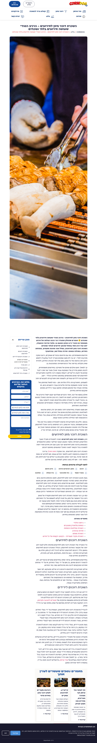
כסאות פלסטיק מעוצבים (74, 526)
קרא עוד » (81, 720)
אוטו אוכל (52, 452)
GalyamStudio (46, 740)
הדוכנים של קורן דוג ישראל (20, 369)
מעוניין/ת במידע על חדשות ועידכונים (23, 431)
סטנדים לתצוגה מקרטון (47, 600)
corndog (81, 32)
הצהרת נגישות (81, 735)
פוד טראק (64, 660)
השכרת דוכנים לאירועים (22, 353)
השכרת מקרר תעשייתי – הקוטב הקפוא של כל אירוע (63, 536)
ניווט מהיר (24, 365)
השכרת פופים (78, 534)
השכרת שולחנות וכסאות (74, 528)
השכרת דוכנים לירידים (20, 357)
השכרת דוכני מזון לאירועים (22, 347)
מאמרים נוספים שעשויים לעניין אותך (20, 361)
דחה (5, 733)
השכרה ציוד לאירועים (20, 373)
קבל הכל (15, 733)
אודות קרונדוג (78, 531)
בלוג (73, 32)
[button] (13, 340)
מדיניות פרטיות (90, 735)
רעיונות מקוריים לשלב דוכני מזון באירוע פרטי (43, 693)
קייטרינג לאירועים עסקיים (64, 693)
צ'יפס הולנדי (79, 523)
